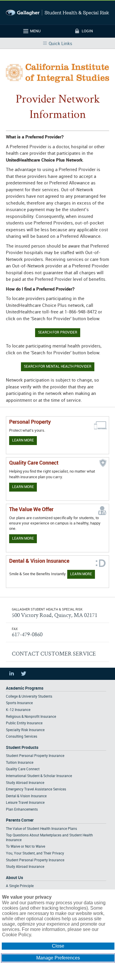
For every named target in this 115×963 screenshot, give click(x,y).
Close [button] (58, 945)
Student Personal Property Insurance (35, 756)
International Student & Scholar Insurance (39, 776)
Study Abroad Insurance (25, 783)
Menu (35, 31)
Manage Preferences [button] (58, 957)
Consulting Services (21, 737)
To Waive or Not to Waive (25, 847)
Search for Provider (57, 332)
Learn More (23, 440)
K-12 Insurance (18, 710)
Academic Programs (24, 688)
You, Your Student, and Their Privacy (35, 853)
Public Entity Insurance (24, 723)
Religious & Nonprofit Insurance (31, 717)
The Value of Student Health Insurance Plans (41, 829)
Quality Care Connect (23, 769)
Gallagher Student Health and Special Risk (57, 12)
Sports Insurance (19, 703)
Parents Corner (20, 820)
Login (87, 31)
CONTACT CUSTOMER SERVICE (54, 653)
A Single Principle (20, 886)
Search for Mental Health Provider (57, 367)
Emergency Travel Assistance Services (36, 789)
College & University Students (29, 697)
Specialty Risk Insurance (25, 730)
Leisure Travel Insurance (25, 803)
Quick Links (60, 44)
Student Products (22, 747)
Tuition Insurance (19, 763)
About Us (14, 878)
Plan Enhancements (22, 809)
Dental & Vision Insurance (26, 796)
